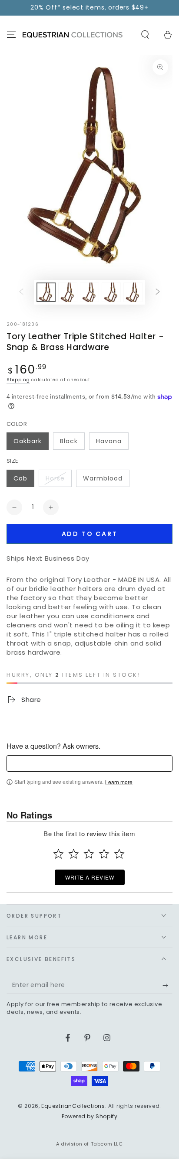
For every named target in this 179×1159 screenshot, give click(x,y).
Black (69, 441)
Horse (55, 478)
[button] (145, 34)
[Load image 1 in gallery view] (46, 292)
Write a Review (89, 877)
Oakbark (27, 441)
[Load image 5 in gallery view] (133, 292)
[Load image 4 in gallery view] (111, 292)
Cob (20, 478)
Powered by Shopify (90, 1116)
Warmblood (103, 478)
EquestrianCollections (73, 1106)
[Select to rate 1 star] (58, 854)
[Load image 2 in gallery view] (67, 292)
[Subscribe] (167, 985)
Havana (109, 441)
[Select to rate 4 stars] (104, 854)
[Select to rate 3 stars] (89, 854)
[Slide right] (157, 292)
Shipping (18, 380)
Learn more (119, 782)
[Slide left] (21, 292)
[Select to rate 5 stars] (119, 854)
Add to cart (90, 533)
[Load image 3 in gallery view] (89, 292)
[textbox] (89, 763)
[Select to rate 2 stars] (73, 854)
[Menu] (11, 34)
